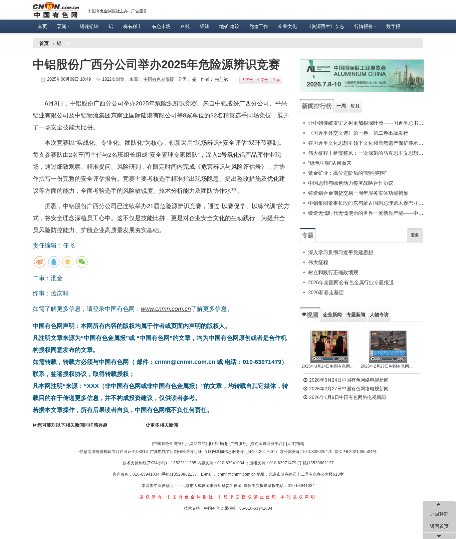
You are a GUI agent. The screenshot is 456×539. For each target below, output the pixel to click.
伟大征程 (318, 262)
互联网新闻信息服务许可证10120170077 (241, 451)
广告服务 (139, 11)
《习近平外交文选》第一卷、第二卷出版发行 (358, 133)
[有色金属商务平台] (267, 443)
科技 (185, 26)
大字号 (247, 80)
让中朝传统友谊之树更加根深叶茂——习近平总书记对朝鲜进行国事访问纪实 (365, 123)
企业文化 (287, 26)
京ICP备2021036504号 (355, 451)
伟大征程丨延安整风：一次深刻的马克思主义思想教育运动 (365, 153)
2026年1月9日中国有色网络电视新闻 (347, 397)
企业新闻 (332, 314)
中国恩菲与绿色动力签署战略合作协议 (350, 183)
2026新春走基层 (326, 292)
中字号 (262, 80)
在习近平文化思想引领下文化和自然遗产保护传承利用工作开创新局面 (365, 143)
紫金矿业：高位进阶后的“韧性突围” (347, 173)
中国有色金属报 (159, 79)
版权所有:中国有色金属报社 (177, 497)
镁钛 (204, 26)
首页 (42, 26)
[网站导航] (198, 443)
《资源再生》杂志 (325, 26)
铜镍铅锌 (89, 26)
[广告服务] (238, 443)
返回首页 (439, 526)
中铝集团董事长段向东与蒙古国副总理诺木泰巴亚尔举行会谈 (365, 203)
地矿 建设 (229, 26)
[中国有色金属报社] (169, 443)
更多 (415, 235)
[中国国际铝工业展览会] (362, 75)
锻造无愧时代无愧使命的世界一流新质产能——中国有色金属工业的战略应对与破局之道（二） (365, 213)
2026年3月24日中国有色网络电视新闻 (329, 366)
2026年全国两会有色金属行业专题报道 (351, 282)
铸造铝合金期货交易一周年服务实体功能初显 (358, 193)
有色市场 (161, 26)
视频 (312, 315)
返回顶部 (439, 514)
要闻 (61, 26)
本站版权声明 (299, 497)
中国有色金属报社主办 (108, 11)
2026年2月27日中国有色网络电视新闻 (388, 366)
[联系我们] (218, 443)
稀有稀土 (132, 26)
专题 (308, 235)
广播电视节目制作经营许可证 (176, 451)
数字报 (393, 26)
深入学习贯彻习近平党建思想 (340, 252)
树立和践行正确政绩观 (333, 272)
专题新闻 (356, 314)
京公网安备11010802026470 (306, 451)
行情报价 (363, 26)
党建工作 (258, 26)
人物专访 (379, 314)
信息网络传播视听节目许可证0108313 (113, 451)
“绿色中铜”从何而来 (330, 163)
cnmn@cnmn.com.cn (237, 474)
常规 (276, 80)
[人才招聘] (295, 443)
